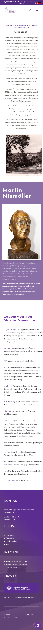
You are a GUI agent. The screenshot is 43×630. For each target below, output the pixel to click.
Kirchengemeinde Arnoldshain (16, 565)
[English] (36, 3)
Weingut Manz (11, 568)
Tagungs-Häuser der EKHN (16, 561)
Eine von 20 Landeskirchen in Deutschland (19, 598)
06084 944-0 (12, 513)
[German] (39, 3)
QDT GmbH (17, 618)
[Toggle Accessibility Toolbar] (38, 625)
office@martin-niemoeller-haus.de (21, 510)
